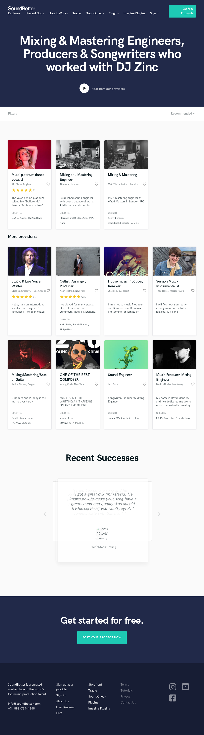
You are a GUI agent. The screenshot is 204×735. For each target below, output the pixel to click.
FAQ (59, 713)
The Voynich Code (21, 423)
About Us (62, 701)
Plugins (114, 13)
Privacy (125, 697)
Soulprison (26, 418)
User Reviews (65, 707)
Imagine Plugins (134, 13)
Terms (125, 685)
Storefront (95, 685)
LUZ (137, 418)
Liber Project (176, 418)
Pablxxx (129, 418)
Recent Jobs (35, 13)
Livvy (187, 418)
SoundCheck (95, 13)
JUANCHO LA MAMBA (72, 423)
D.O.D (15, 218)
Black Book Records (118, 223)
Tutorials (127, 691)
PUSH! (15, 418)
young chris (66, 418)
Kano (63, 223)
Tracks (77, 13)
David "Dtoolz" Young (102, 547)
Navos (23, 218)
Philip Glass (66, 329)
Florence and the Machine (73, 218)
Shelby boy (162, 418)
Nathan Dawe (35, 218)
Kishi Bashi (65, 324)
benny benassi (115, 218)
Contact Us (128, 703)
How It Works (58, 13)
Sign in (154, 13)
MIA (91, 218)
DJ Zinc (134, 223)
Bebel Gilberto (80, 324)
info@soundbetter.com (24, 704)
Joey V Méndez (116, 418)
